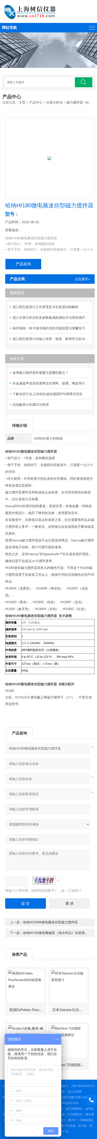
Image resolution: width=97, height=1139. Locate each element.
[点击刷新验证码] (44, 881)
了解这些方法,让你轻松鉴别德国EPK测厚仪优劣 (47, 394)
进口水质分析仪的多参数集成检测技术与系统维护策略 (52, 317)
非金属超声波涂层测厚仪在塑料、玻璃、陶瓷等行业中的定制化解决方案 (52, 383)
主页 (22, 102)
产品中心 (35, 102)
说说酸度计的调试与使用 (30, 404)
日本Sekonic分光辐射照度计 (70, 1010)
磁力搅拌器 (74, 102)
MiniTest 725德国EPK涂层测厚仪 (70, 1065)
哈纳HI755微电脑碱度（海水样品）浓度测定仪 (57, 933)
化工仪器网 (75, 1091)
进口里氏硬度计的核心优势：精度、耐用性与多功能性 (52, 339)
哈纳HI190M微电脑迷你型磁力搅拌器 (50, 922)
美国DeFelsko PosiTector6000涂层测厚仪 (27, 1010)
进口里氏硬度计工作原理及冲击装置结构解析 (45, 307)
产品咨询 (23, 264)
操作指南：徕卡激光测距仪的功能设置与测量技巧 (48, 328)
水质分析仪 (54, 102)
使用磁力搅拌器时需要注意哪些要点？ (40, 373)
